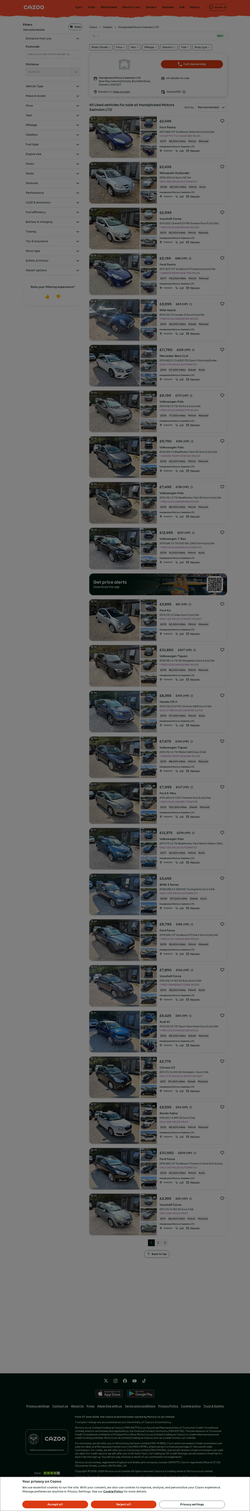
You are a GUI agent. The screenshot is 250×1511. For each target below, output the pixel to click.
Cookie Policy (113, 1491)
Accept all (55, 1504)
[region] (125, 1494)
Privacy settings (192, 1504)
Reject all (123, 1504)
